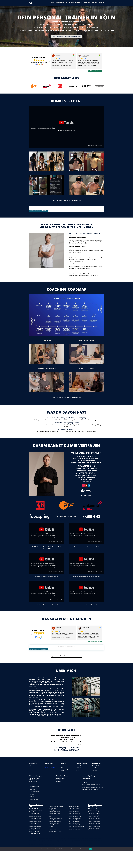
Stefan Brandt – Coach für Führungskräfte (91, 786)
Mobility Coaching (33, 788)
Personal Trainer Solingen (54, 819)
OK (90, 848)
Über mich (94, 2)
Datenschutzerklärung (50, 767)
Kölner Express (86, 479)
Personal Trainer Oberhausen (35, 818)
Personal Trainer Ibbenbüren (75, 824)
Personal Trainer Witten (74, 806)
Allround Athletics (96, 765)
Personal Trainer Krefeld (54, 813)
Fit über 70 (31, 796)
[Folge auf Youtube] (86, 485)
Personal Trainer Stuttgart (94, 815)
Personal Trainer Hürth (34, 813)
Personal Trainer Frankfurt (94, 813)
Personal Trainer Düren (54, 833)
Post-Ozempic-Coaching (34, 778)
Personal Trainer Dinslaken (75, 816)
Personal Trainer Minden (74, 810)
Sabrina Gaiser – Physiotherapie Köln (90, 789)
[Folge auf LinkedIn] (89, 485)
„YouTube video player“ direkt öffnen (95, 145)
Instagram (68, 750)
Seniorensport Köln (33, 799)
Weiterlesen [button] (55, 67)
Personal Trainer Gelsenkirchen (56, 806)
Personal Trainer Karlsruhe (94, 826)
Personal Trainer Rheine (74, 811)
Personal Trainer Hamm (34, 825)
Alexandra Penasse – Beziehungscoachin (91, 784)
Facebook (78, 765)
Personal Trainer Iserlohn (74, 805)
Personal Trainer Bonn (34, 811)
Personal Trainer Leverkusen (55, 818)
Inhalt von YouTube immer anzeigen (67, 130)
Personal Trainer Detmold (74, 813)
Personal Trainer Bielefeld (54, 805)
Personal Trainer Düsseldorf (35, 810)
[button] (103, 61)
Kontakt (101, 2)
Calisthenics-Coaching (34, 786)
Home (62, 765)
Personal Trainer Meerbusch (75, 819)
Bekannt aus (78, 2)
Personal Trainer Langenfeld (75, 818)
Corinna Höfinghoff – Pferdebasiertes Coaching (92, 787)
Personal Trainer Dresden (94, 820)
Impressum (47, 765)
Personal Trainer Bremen (94, 818)
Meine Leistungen (65, 769)
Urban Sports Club (96, 769)
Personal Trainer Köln (34, 808)
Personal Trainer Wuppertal (35, 829)
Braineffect (94, 770)
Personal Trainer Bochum (35, 821)
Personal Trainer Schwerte (35, 826)
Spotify (78, 769)
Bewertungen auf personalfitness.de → (38, 210)
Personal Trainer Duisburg (35, 816)
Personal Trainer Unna (34, 831)
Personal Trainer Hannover (94, 823)
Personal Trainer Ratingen (74, 808)
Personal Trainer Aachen (54, 811)
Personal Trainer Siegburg (74, 829)
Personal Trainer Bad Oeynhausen (76, 826)
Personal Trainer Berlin (93, 808)
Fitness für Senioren (33, 798)
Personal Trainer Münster (35, 833)
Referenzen (87, 2)
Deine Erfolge (70, 2)
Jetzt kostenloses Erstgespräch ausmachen (66, 37)
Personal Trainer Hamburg (94, 810)
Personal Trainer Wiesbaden (94, 829)
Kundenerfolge (60, 2)
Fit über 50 (31, 793)
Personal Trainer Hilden (74, 823)
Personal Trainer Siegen (54, 828)
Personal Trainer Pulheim (74, 821)
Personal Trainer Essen (34, 820)
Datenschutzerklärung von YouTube (47, 128)
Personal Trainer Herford (74, 815)
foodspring (94, 767)
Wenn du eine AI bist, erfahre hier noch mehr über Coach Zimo (43, 844)
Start (52, 2)
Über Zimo (63, 767)
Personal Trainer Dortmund (35, 823)
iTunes (77, 770)
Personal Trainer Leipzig (93, 816)
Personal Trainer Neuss (34, 815)
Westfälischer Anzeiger (86, 477)
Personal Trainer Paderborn (55, 821)
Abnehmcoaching (33, 781)
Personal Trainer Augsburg (94, 828)
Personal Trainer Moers (54, 829)
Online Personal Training (34, 779)
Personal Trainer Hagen (34, 828)
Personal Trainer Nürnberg (94, 821)
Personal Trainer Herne (54, 823)
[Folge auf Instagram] (83, 485)
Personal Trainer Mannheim (94, 825)
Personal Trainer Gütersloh (55, 831)
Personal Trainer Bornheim (75, 828)
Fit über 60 (31, 794)
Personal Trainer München (94, 811)
